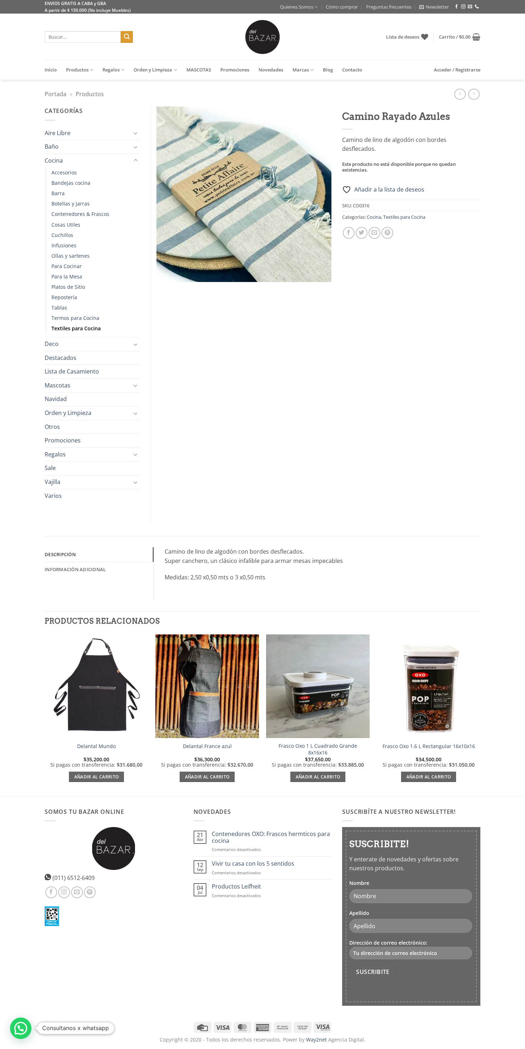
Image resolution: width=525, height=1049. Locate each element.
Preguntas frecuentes (388, 7)
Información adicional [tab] (75, 569)
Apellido (359, 913)
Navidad (56, 399)
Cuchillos (62, 235)
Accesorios (64, 172)
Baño (52, 146)
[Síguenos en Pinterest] (90, 892)
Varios (53, 496)
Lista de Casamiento (72, 371)
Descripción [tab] (60, 554)
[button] (434, 6)
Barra (58, 193)
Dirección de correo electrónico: (388, 942)
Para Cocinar (66, 266)
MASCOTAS (198, 69)
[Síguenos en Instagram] (463, 6)
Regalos (111, 69)
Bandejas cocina (70, 182)
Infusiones (63, 245)
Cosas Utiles (65, 224)
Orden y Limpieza (153, 69)
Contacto (352, 69)
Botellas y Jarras (70, 203)
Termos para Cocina (75, 318)
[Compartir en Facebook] (349, 233)
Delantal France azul (207, 746)
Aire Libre (57, 133)
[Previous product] (473, 94)
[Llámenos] (477, 6)
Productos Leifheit (236, 886)
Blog (328, 69)
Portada (55, 94)
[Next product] (459, 94)
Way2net (316, 1039)
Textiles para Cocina (404, 217)
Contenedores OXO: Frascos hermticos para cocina (271, 837)
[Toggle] (135, 133)
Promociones (234, 69)
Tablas (59, 307)
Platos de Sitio (68, 286)
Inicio (51, 69)
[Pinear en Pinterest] (387, 233)
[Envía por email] (374, 233)
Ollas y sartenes (70, 255)
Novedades (271, 69)
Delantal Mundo (96, 746)
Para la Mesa (66, 276)
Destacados (60, 358)
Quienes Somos (296, 7)
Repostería (64, 297)
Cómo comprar (342, 7)
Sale (50, 468)
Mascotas (57, 385)
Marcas (300, 69)
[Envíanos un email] (470, 6)
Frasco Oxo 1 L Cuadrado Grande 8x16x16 (318, 749)
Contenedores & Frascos (80, 214)
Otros (52, 427)
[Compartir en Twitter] (362, 233)
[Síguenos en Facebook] (456, 6)
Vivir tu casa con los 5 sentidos (253, 863)
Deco (52, 344)
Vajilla (52, 482)
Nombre (359, 883)
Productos (77, 69)
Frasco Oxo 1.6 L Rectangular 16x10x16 (428, 746)
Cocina (374, 217)
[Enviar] (127, 37)
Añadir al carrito (96, 777)
